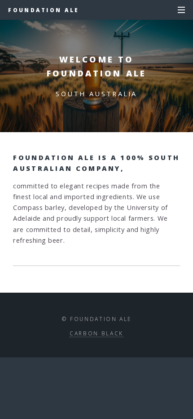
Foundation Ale (43, 9)
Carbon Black (96, 333)
